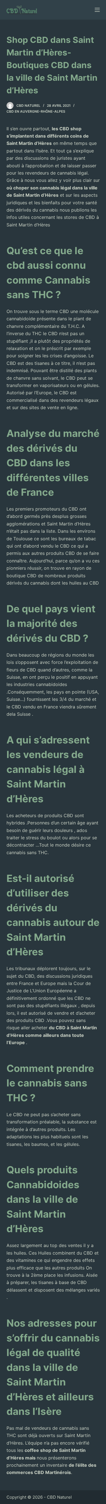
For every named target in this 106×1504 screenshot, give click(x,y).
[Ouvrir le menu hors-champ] (97, 9)
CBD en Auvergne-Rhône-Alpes (36, 111)
